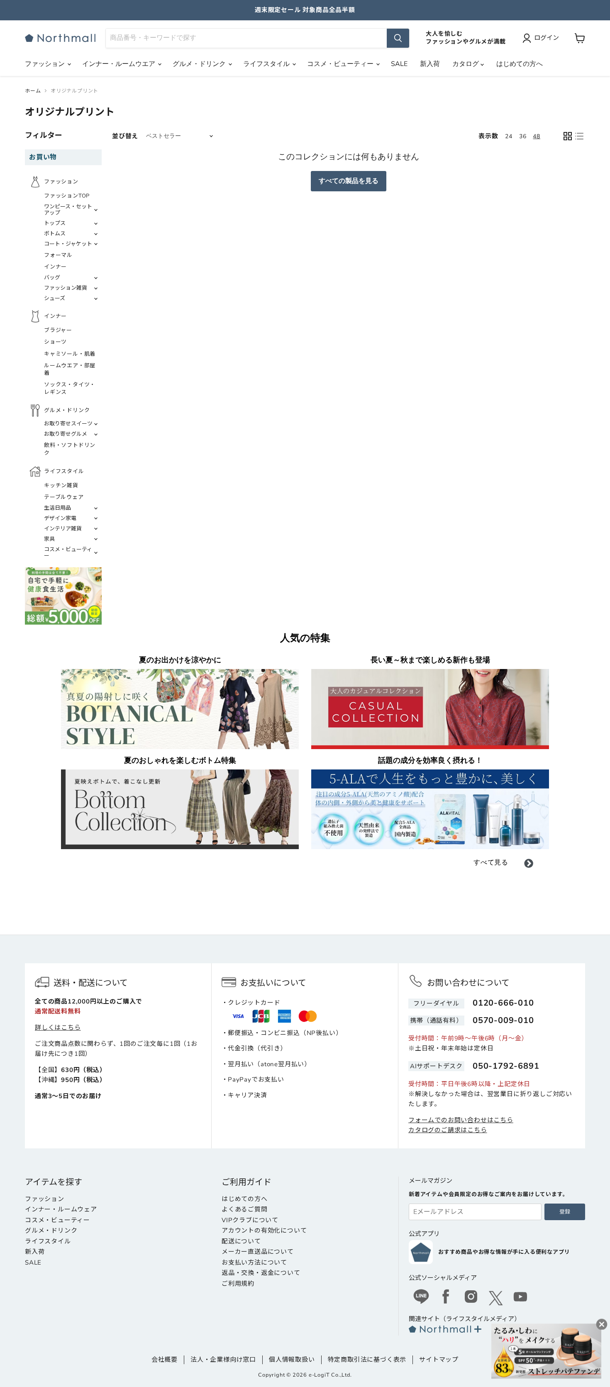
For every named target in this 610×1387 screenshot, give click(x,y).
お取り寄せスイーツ (68, 423)
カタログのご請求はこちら (447, 1130)
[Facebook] (446, 1297)
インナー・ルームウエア (119, 63)
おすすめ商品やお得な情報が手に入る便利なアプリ (504, 1252)
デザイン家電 (60, 518)
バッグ (52, 277)
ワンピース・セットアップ (68, 210)
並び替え (125, 136)
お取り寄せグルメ (65, 434)
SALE (399, 63)
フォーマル (58, 255)
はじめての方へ (519, 63)
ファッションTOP (67, 196)
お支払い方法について (254, 1262)
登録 (564, 1212)
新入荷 (430, 63)
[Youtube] (520, 1297)
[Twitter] (495, 1298)
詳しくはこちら (58, 1027)
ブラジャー (58, 330)
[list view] (579, 136)
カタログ (466, 63)
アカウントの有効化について (264, 1230)
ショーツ (55, 342)
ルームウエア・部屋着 (69, 369)
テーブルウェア (64, 497)
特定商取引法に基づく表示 (367, 1359)
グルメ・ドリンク (200, 63)
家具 (49, 539)
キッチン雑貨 (61, 485)
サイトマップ (439, 1359)
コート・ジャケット (68, 244)
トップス (55, 223)
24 (508, 136)
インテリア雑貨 (63, 528)
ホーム (33, 91)
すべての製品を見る (348, 181)
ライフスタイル (267, 63)
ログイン (546, 38)
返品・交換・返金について (261, 1273)
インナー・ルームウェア (61, 1209)
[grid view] (567, 136)
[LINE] (421, 1297)
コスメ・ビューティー (341, 63)
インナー (55, 267)
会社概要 (164, 1359)
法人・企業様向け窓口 (223, 1359)
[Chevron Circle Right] (528, 864)
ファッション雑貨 (65, 288)
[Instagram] (471, 1297)
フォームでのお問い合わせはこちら (460, 1120)
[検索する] (398, 38)
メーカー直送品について (258, 1252)
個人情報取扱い (292, 1359)
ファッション (45, 63)
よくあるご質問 (245, 1209)
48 (536, 136)
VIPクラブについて (250, 1220)
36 (523, 136)
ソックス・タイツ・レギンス (69, 388)
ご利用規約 (238, 1284)
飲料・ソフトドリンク (69, 449)
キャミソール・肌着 (69, 354)
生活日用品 (57, 508)
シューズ (54, 298)
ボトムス (55, 233)
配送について (241, 1241)
